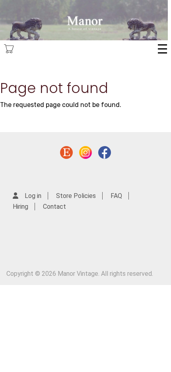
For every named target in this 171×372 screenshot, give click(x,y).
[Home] (84, 20)
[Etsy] (66, 154)
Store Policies (76, 196)
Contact (54, 206)
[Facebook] (104, 154)
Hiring (20, 206)
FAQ (116, 196)
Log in (33, 196)
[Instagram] (85, 154)
